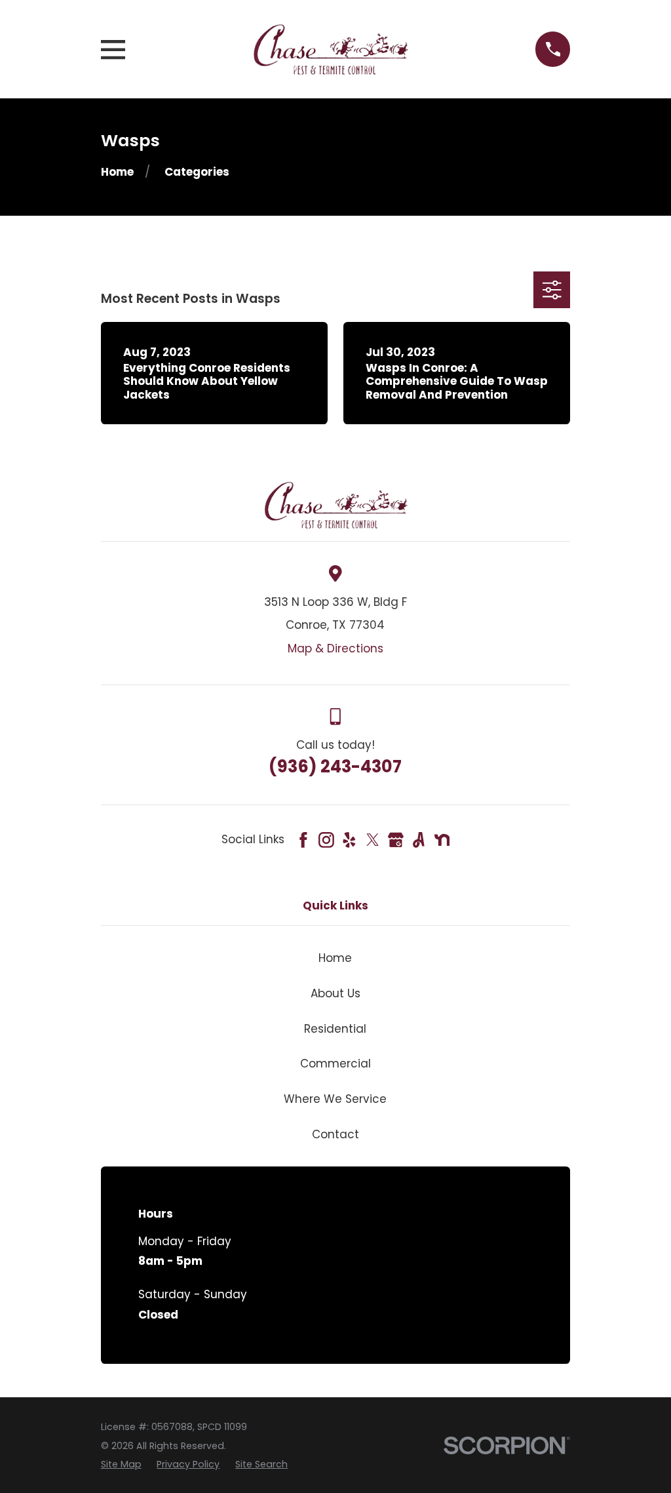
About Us (335, 993)
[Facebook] (303, 840)
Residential (335, 1029)
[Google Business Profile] (396, 840)
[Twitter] (373, 840)
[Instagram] (326, 840)
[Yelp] (349, 840)
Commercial (335, 1063)
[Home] (330, 49)
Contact (335, 1134)
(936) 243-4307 (335, 766)
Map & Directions (335, 648)
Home (335, 958)
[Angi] (419, 840)
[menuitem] (121, 1464)
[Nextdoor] (442, 840)
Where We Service (335, 1099)
